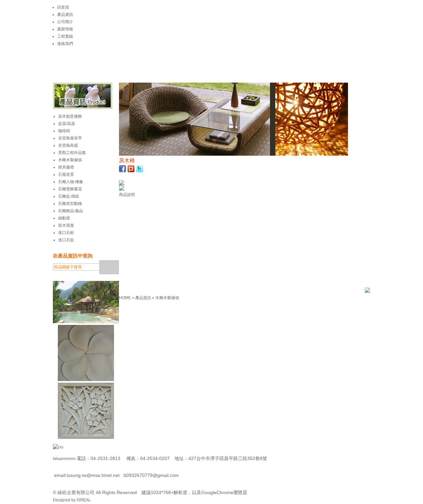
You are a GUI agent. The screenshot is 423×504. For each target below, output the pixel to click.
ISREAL (84, 500)
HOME (125, 297)
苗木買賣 (66, 225)
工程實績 (65, 36)
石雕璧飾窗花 (70, 189)
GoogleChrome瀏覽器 (224, 492)
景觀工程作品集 (72, 152)
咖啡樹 (64, 131)
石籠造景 (66, 174)
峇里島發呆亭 (70, 138)
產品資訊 (65, 14)
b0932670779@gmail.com (151, 475)
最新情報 (65, 29)
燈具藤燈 (66, 167)
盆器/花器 (66, 123)
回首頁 (63, 7)
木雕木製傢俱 (167, 297)
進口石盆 (66, 240)
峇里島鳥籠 (68, 145)
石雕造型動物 (70, 203)
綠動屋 (64, 218)
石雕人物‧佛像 (70, 181)
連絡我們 (65, 43)
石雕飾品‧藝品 (70, 211)
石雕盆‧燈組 (68, 196)
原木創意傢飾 (70, 116)
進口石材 (66, 232)
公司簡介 (65, 21)
